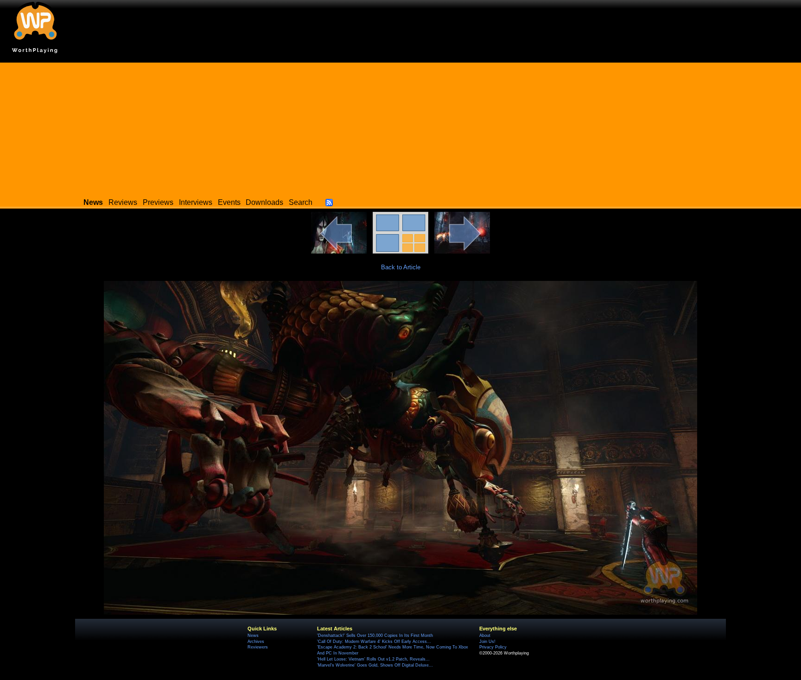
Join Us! (487, 641)
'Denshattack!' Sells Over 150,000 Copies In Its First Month (375, 635)
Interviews (195, 202)
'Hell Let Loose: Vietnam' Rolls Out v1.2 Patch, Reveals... (373, 659)
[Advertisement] (400, 127)
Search (300, 202)
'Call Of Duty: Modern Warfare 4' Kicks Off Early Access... (374, 641)
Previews (158, 202)
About (484, 635)
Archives (256, 641)
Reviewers (258, 647)
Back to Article (400, 267)
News (253, 635)
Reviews (122, 202)
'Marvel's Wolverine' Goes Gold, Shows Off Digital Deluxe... (375, 665)
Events (229, 202)
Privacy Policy (493, 647)
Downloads (264, 202)
